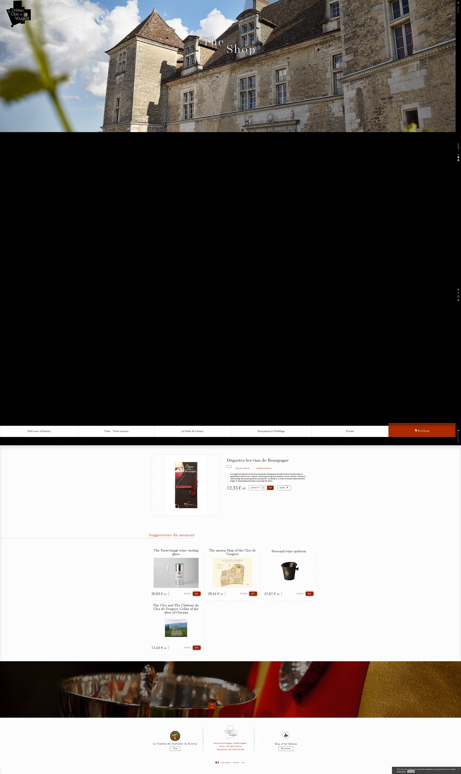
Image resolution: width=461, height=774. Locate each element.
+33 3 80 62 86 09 (233, 746)
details (187, 594)
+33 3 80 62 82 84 (236, 749)
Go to (212, 705)
